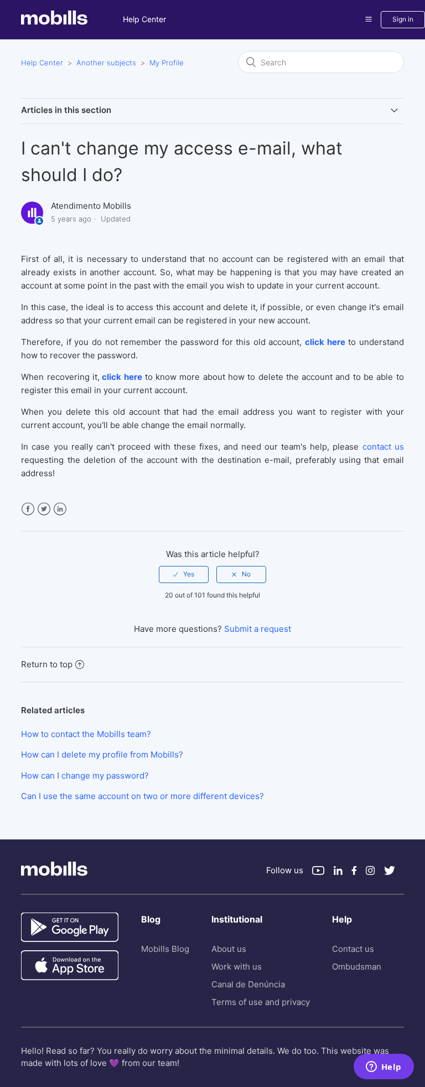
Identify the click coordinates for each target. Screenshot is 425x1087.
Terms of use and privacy (260, 1002)
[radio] (184, 574)
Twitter (44, 509)
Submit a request (257, 629)
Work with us (236, 966)
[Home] (72, 22)
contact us (383, 446)
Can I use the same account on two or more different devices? (142, 796)
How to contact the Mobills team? (86, 734)
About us (228, 949)
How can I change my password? (85, 775)
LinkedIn (60, 509)
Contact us (353, 949)
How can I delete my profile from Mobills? (102, 754)
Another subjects (106, 62)
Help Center (144, 19)
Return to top (46, 664)
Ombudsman (356, 966)
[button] (368, 19)
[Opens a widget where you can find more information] (383, 1067)
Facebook (28, 509)
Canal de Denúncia (248, 984)
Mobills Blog (165, 949)
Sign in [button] (402, 19)
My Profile (166, 62)
